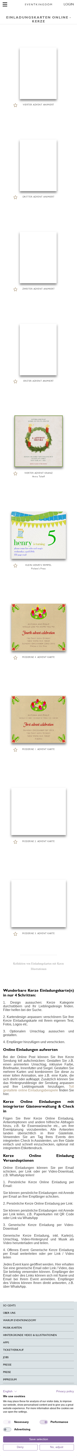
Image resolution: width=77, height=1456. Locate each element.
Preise (7, 1372)
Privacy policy (65, 1391)
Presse (7, 1364)
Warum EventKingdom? (19, 1320)
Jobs (6, 1357)
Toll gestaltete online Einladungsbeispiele (38, 1088)
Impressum (10, 1379)
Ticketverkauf (13, 1349)
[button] (10, 1391)
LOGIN (69, 4)
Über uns (9, 1312)
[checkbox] (7, 1422)
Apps (6, 1342)
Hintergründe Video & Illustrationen (30, 1335)
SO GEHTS (9, 1305)
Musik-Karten (12, 1327)
